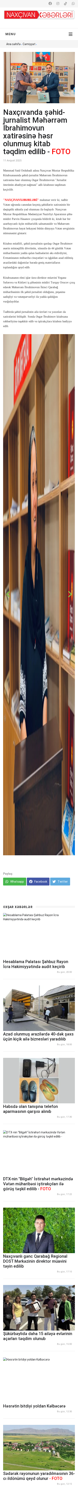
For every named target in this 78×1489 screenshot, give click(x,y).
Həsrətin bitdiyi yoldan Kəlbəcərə (34, 1406)
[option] (39, 594)
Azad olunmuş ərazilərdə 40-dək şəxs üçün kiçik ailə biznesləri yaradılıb (38, 1036)
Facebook (40, 881)
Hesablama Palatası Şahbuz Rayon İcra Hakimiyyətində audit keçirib (35, 964)
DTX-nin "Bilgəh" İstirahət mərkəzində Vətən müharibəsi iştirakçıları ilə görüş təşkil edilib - (38, 1183)
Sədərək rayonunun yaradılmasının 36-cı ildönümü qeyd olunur (39, 1476)
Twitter (62, 881)
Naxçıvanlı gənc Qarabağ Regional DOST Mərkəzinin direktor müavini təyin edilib (35, 1261)
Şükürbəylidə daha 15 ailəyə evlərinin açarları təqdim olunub (37, 1336)
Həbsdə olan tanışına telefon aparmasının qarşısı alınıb (30, 1109)
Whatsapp (17, 881)
